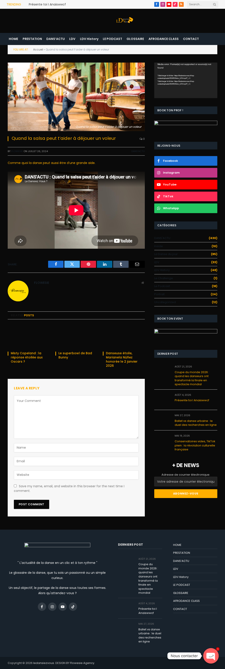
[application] (185, 80)
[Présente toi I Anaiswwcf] (162, 400)
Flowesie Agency (82, 663)
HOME (13, 39)
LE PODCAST (112, 39)
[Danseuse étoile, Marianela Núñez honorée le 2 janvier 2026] (124, 337)
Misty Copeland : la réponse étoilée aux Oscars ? (27, 357)
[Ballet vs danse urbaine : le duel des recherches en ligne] (162, 420)
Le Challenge (163, 278)
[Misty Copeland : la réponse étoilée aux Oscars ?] (29, 337)
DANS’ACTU (55, 39)
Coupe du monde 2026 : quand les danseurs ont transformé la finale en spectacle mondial (192, 378)
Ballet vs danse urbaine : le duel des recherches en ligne (196, 423)
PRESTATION (32, 39)
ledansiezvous (43, 663)
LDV (72, 39)
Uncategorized (165, 302)
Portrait (159, 294)
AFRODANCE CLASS (164, 39)
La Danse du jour (166, 254)
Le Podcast (162, 286)
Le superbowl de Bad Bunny (75, 355)
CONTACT (191, 39)
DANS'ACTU (138, 151)
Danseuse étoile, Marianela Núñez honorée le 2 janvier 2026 (122, 359)
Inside (158, 246)
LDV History (89, 39)
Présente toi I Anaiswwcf (47, 4)
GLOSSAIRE (135, 39)
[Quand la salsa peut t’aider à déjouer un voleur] (76, 97)
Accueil (38, 49)
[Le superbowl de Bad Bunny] (76, 337)
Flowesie (17, 151)
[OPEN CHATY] (211, 656)
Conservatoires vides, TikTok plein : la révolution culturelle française (195, 445)
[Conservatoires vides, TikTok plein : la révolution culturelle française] (162, 440)
